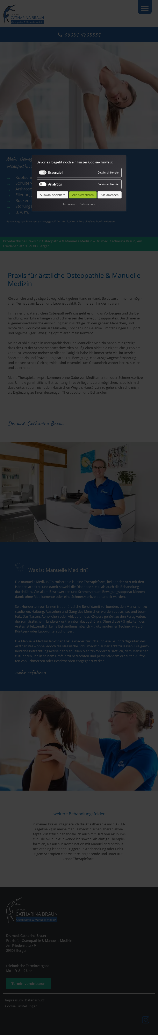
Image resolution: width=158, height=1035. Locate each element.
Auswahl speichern (52, 195)
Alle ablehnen (109, 195)
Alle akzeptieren (83, 195)
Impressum (70, 204)
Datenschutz (87, 204)
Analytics (55, 184)
